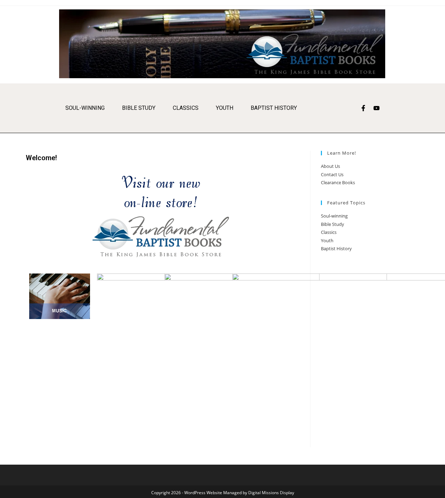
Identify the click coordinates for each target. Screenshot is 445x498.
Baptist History (274, 108)
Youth (224, 108)
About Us (330, 166)
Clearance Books (338, 182)
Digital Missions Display (271, 493)
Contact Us (332, 174)
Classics (186, 108)
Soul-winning (85, 108)
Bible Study (138, 108)
